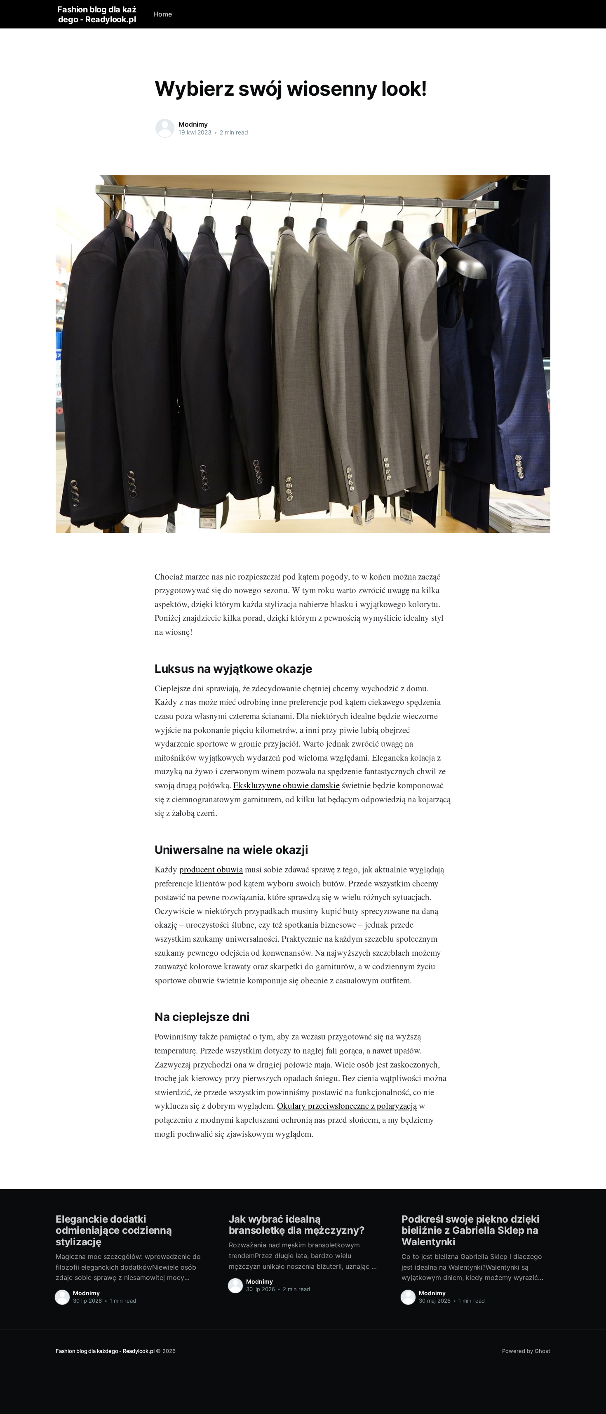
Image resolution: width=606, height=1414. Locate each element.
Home (162, 14)
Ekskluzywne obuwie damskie (286, 785)
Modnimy (193, 124)
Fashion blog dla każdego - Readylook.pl (96, 14)
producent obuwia (211, 869)
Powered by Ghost (526, 1351)
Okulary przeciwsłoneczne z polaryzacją (347, 1105)
